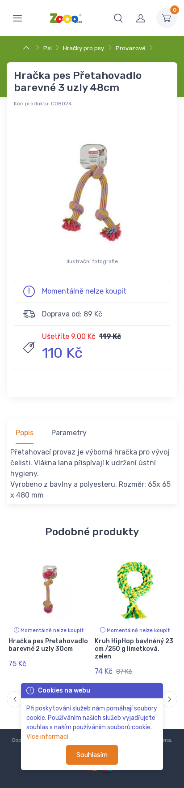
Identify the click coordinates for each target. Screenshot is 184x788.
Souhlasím (92, 755)
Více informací (47, 736)
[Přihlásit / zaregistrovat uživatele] (140, 18)
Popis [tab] (24, 433)
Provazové (131, 48)
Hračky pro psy (83, 48)
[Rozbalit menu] (17, 18)
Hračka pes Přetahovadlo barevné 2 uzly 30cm (48, 645)
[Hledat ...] (118, 18)
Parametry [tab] (69, 433)
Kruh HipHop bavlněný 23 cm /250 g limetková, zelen (134, 648)
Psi (47, 48)
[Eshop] (27, 48)
